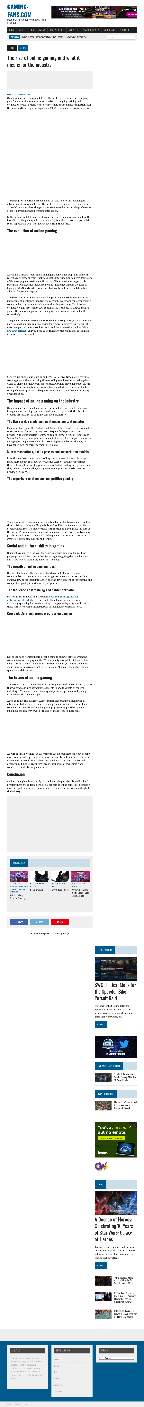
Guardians (15, 884)
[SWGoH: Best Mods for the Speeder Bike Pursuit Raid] (116, 978)
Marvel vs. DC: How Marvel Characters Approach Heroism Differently (125, 1105)
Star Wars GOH (57, 30)
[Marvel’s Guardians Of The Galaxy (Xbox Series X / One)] (80, 879)
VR (78, 707)
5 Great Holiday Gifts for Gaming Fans (17, 898)
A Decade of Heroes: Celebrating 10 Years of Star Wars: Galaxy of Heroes (114, 1229)
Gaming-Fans (24, 94)
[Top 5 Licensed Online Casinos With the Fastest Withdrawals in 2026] (103, 1283)
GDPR (56, 1378)
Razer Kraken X (36, 890)
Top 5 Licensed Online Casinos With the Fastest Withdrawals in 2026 (125, 1280)
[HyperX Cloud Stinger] (60, 879)
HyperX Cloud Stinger (60, 890)
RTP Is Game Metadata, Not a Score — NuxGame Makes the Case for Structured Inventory (125, 1297)
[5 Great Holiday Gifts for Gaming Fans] (19, 879)
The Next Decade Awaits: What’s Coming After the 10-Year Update (125, 1077)
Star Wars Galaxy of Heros (108, 1065)
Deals (33, 884)
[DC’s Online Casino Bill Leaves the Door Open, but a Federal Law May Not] (103, 1317)
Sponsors (58, 1391)
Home (11, 30)
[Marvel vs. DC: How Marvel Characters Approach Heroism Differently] (103, 1108)
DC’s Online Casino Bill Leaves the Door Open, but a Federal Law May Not (125, 1314)
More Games (109, 30)
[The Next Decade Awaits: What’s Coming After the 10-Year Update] (103, 1080)
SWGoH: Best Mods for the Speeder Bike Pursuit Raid (115, 991)
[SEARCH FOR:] (121, 36)
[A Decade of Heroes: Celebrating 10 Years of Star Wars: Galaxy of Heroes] (116, 1213)
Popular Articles (104, 949)
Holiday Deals (16, 886)
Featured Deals (19, 862)
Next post (60, 933)
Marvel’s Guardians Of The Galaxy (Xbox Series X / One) (80, 893)
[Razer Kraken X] (39, 879)
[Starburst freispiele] (102, 1169)
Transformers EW (90, 30)
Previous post (41, 933)
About (21, 30)
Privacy (57, 1372)
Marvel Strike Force (105, 1093)
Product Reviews (37, 30)
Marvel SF (73, 30)
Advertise (58, 1384)
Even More (124, 30)
